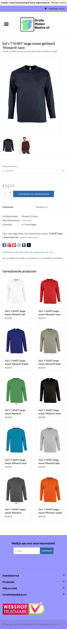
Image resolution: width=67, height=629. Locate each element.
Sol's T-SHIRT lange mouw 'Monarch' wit (15, 313)
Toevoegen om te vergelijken (39, 258)
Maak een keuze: (10, 166)
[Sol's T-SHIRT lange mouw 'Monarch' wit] (16, 292)
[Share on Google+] (9, 245)
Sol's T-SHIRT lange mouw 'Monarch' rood (49, 313)
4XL (26, 252)
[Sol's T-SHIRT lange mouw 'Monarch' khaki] (50, 342)
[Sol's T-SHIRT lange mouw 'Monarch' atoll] (16, 441)
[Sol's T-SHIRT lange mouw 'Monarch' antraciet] (16, 491)
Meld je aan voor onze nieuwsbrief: (34, 543)
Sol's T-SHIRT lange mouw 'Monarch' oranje (50, 511)
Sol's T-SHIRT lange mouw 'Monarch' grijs (49, 461)
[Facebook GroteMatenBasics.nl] (30, 560)
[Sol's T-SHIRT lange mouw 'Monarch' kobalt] (16, 342)
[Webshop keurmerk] (33, 608)
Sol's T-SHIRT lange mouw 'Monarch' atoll (15, 461)
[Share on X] (29, 245)
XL (47, 252)
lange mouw (39, 252)
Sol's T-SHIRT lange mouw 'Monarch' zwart (50, 412)
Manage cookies (58, 3)
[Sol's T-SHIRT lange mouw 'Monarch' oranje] (50, 491)
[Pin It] (14, 245)
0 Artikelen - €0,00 (56, 8)
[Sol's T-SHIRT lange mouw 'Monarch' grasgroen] (16, 391)
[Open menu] (6, 24)
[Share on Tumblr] (24, 245)
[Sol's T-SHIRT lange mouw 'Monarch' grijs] (50, 441)
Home (5, 51)
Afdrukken (58, 258)
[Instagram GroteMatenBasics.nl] (36, 560)
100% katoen (8, 252)
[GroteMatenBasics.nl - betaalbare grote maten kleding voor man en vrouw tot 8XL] (40, 24)
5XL (31, 252)
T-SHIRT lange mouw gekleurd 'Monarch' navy (33, 51)
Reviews (41, 207)
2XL (17, 252)
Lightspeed (53, 624)
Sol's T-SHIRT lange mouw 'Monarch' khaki (50, 362)
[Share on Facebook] (4, 245)
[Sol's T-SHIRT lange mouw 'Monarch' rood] (50, 292)
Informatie (7, 207)
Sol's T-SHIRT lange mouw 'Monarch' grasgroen (15, 412)
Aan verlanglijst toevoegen (14, 258)
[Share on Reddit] (19, 245)
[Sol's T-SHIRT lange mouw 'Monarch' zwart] (50, 391)
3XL (21, 252)
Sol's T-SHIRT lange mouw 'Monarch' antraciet (15, 511)
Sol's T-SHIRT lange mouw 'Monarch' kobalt (16, 362)
